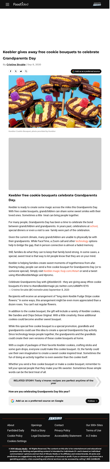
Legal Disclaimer (40, 435)
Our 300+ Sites (94, 425)
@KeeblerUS (54, 281)
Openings (36, 425)
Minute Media (21, 449)
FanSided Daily (15, 430)
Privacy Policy (62, 430)
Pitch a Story (38, 430)
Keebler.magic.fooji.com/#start (61, 270)
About (10, 425)
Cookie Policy (14, 435)
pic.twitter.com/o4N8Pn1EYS (72, 285)
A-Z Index (91, 435)
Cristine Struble (16, 64)
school (94, 226)
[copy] (26, 71)
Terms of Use (93, 430)
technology (82, 241)
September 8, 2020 (59, 289)
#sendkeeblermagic (43, 285)
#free (90, 281)
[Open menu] (7, 4)
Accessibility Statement (68, 435)
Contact (59, 425)
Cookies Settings (16, 441)
